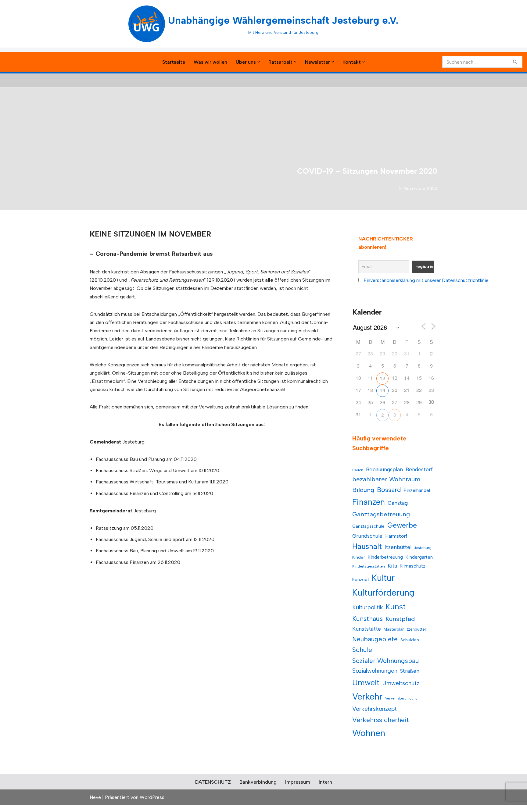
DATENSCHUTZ (213, 782)
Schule (362, 650)
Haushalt (367, 546)
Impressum (297, 782)
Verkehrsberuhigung (401, 698)
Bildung (363, 489)
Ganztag (398, 503)
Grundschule (367, 536)
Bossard (389, 489)
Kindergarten (419, 557)
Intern (325, 782)
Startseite (173, 62)
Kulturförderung (383, 592)
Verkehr (367, 696)
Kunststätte (366, 628)
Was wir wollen (210, 62)
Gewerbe (402, 525)
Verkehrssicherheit (380, 720)
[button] (258, 62)
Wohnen (368, 733)
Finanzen (368, 502)
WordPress (152, 797)
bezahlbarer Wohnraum (386, 479)
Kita (392, 565)
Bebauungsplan (384, 469)
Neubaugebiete (375, 639)
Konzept (360, 579)
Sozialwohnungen (374, 670)
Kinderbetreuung (385, 557)
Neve (95, 797)
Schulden (409, 640)
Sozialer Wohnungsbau (385, 660)
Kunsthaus (367, 618)
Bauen (357, 470)
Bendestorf (419, 469)
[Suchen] (515, 62)
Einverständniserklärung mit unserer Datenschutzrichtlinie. (426, 280)
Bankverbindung (258, 782)
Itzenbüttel (398, 547)
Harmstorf (396, 536)
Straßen (409, 671)
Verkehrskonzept (374, 708)
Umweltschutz (400, 683)
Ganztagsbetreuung (381, 514)
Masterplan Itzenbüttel (405, 629)
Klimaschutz (412, 566)
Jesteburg (423, 548)
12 (382, 378)
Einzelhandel (417, 490)
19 (382, 390)
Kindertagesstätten (368, 566)
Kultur (383, 578)
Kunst (395, 606)
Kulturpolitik (367, 607)
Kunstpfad (400, 618)
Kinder (358, 557)
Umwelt (365, 682)
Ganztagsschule (368, 526)
